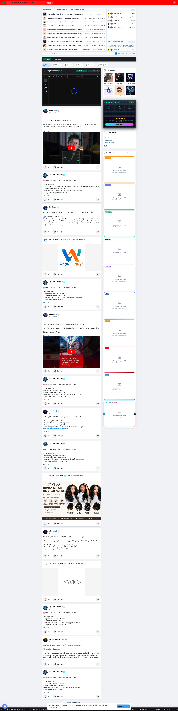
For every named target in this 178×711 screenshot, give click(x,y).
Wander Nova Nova (55, 239)
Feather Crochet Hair (56, 476)
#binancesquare (48, 429)
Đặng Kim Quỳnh (118, 27)
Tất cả (47, 65)
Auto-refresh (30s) (122, 53)
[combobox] (29, 3)
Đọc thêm (46, 131)
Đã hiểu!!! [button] (121, 706)
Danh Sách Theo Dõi (94, 71)
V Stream (52, 110)
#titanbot (107, 135)
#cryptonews (57, 429)
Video (80, 65)
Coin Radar (52, 207)
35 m (50, 177)
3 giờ (50, 284)
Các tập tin (103, 65)
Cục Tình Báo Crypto (56, 639)
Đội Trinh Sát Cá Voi (56, 175)
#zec (63, 429)
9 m (50, 112)
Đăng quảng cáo (131, 153)
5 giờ (50, 445)
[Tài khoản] (174, 2)
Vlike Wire (52, 411)
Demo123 (116, 49)
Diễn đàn (55, 53)
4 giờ (50, 381)
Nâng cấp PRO (119, 124)
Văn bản (57, 65)
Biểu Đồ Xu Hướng (81, 71)
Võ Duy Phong (118, 24)
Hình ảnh (69, 65)
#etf (66, 429)
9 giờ (50, 674)
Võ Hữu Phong (118, 17)
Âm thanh (91, 65)
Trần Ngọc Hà (117, 20)
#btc (105, 145)
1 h (50, 209)
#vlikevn (106, 137)
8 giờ (50, 609)
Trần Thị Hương (118, 13)
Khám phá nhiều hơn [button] (55, 707)
